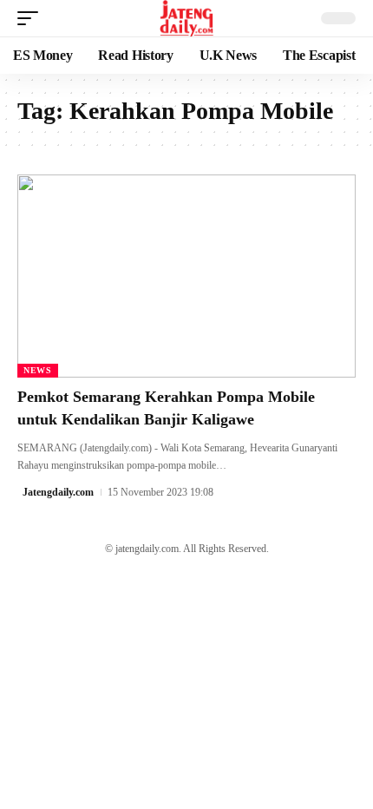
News (37, 370)
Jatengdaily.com (58, 492)
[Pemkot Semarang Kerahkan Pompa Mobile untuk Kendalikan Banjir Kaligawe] (186, 276)
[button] (32, 18)
